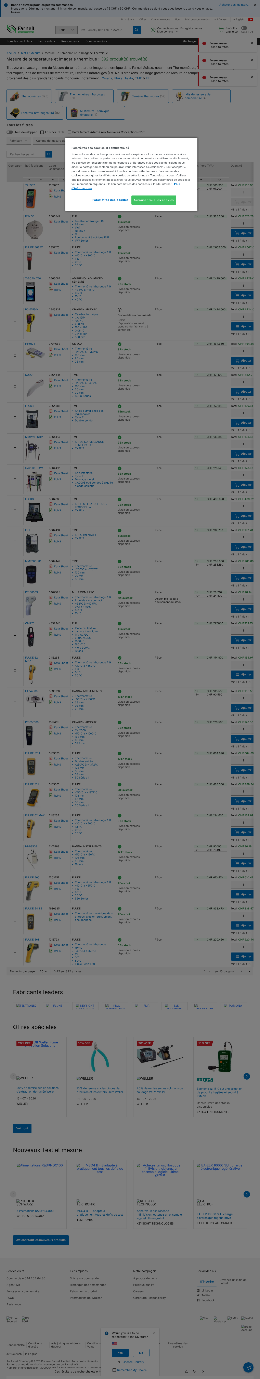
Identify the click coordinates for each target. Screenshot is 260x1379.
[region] (131, 174)
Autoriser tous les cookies (154, 200)
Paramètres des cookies (110, 199)
